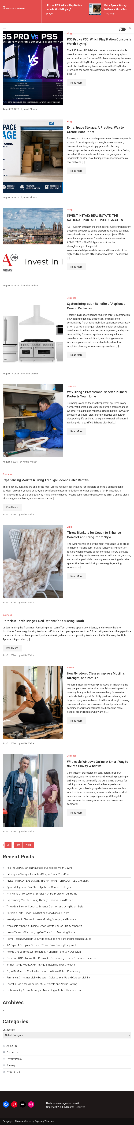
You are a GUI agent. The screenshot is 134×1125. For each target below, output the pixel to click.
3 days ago (105, 13)
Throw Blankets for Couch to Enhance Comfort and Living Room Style (44, 906)
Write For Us (13, 1071)
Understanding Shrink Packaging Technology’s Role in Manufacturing (44, 990)
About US (11, 1046)
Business (71, 298)
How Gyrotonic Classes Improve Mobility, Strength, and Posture (41, 919)
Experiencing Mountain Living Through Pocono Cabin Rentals (46, 480)
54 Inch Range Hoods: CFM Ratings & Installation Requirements (41, 964)
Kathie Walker (31, 285)
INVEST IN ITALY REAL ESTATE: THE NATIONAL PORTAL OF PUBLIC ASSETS (47, 880)
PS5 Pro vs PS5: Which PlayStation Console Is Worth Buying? (39, 867)
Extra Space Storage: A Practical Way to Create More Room (38, 874)
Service (70, 667)
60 (18, 844)
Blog (69, 33)
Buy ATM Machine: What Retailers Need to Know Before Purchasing (43, 971)
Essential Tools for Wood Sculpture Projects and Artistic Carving (41, 984)
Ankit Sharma (31, 109)
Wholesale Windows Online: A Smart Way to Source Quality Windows (44, 926)
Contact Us (12, 1052)
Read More (76, 82)
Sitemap (11, 1065)
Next (28, 844)
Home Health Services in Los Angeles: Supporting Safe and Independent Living (48, 938)
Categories (9, 1029)
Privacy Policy (14, 1058)
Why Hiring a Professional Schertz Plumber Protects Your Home (41, 893)
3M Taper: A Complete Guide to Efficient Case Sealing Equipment (41, 945)
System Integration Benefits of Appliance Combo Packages (38, 887)
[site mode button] (122, 29)
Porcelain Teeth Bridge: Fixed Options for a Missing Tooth (43, 621)
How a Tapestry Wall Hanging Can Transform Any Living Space (40, 932)
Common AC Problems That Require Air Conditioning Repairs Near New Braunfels (51, 958)
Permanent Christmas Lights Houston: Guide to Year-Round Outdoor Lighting (48, 977)
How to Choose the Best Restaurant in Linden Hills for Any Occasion (43, 951)
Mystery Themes (44, 1121)
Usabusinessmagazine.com (61, 1103)
